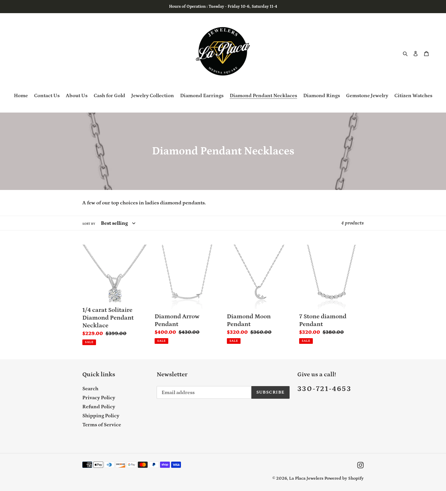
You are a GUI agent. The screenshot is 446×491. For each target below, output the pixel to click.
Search (90, 389)
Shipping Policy (100, 416)
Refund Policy (98, 407)
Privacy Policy (98, 398)
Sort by (88, 224)
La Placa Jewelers (306, 478)
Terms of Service (101, 425)
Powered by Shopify (344, 478)
